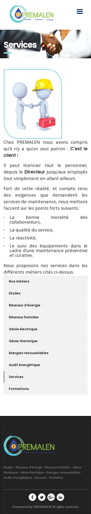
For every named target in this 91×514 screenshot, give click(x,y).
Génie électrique (23, 329)
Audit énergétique (24, 365)
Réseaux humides (24, 317)
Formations (19, 388)
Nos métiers (19, 281)
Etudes (15, 293)
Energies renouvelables (29, 353)
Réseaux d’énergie (24, 305)
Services (16, 376)
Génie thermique (23, 341)
